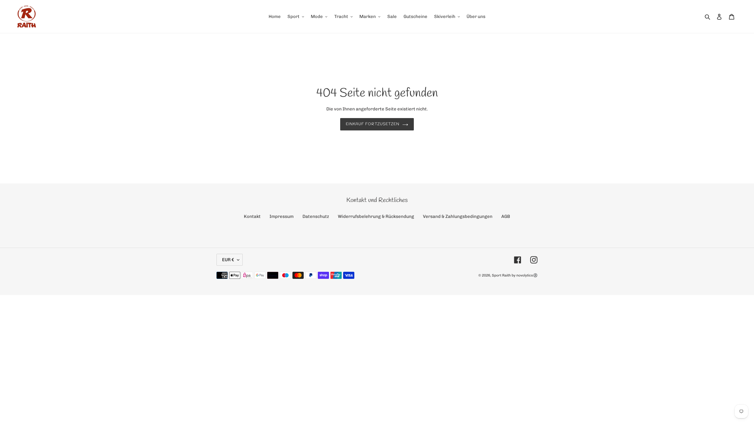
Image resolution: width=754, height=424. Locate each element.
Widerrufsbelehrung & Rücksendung (376, 216)
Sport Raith (501, 275)
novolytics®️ (527, 275)
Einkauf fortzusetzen (372, 124)
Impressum (281, 216)
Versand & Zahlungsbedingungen (457, 216)
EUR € (228, 259)
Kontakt (252, 216)
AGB (505, 216)
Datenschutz (315, 216)
